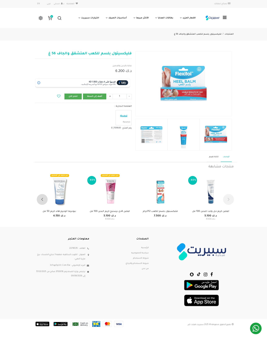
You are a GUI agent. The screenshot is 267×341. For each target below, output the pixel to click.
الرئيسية (145, 248)
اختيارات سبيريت (90, 18)
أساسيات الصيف (117, 18)
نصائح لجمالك (220, 4)
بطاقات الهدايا (165, 18)
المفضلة (70, 4)
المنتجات (229, 34)
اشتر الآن (73, 96)
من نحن (145, 269)
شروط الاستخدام (141, 258)
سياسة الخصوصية (140, 253)
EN (38, 4)
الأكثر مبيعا (142, 18)
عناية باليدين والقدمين (122, 66)
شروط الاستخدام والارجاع (137, 263)
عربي (49, 4)
